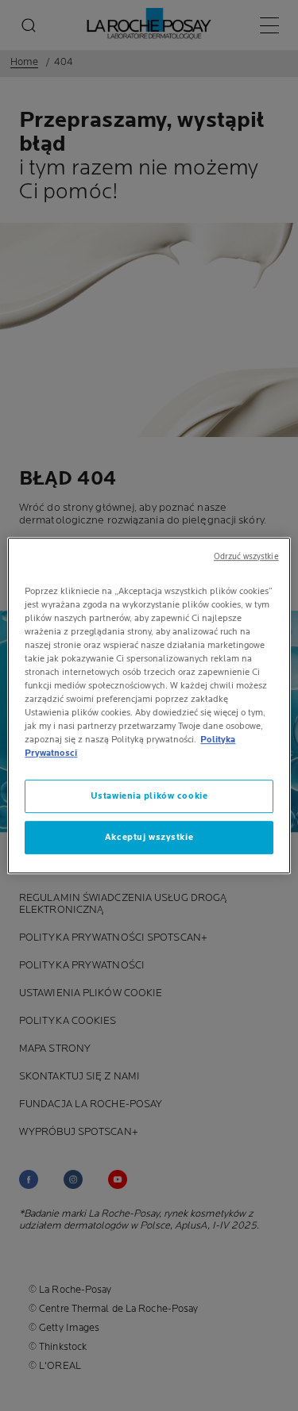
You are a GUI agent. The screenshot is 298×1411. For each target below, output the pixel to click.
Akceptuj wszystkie (149, 837)
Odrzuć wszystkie (246, 557)
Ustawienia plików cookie (149, 796)
